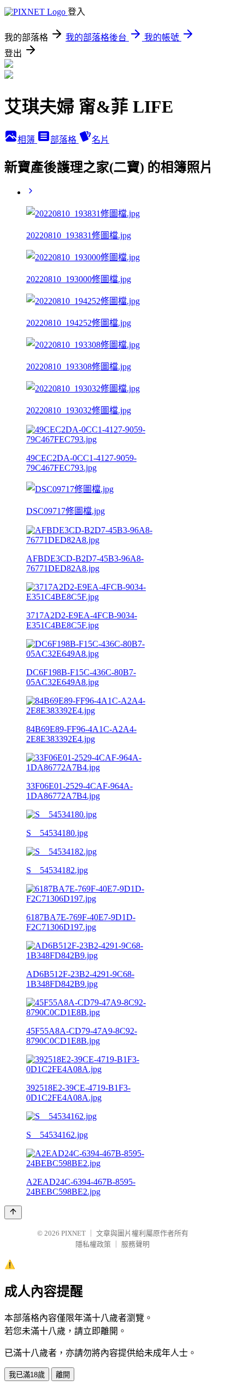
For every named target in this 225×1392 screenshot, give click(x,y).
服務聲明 (135, 1244)
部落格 (64, 139)
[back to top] (13, 1212)
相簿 (27, 139)
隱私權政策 (93, 1244)
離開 (63, 1375)
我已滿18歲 (27, 1375)
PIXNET (73, 1233)
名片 (100, 139)
